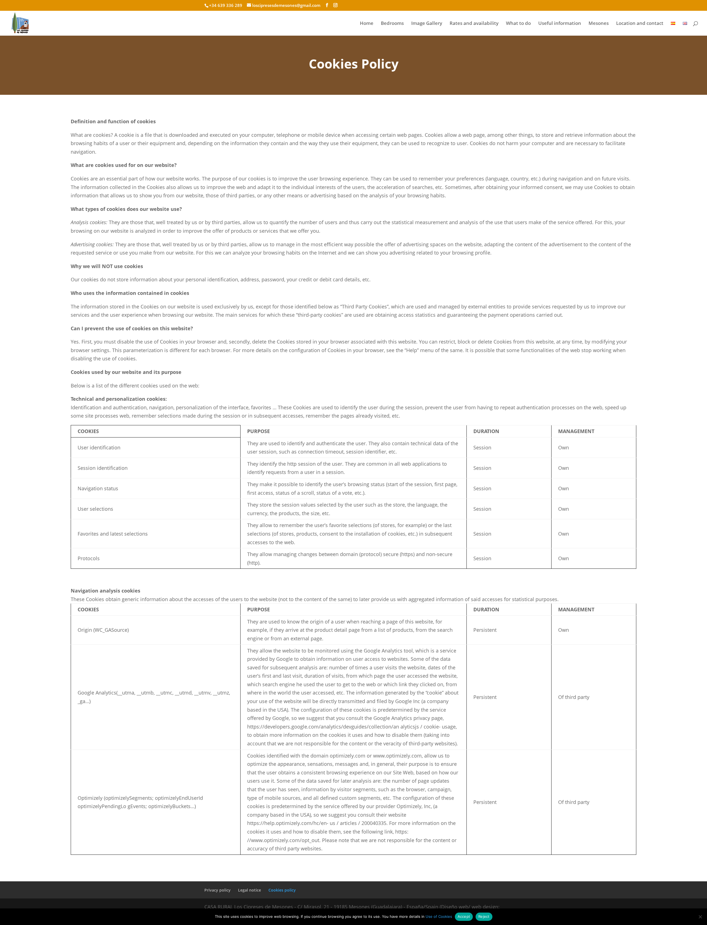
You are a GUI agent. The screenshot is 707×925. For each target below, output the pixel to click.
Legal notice (249, 890)
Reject (484, 916)
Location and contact (639, 23)
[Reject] (700, 916)
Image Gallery (426, 23)
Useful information (559, 23)
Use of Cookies (439, 916)
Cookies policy (282, 890)
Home (366, 23)
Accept (464, 916)
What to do (518, 23)
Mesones (599, 23)
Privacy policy (217, 890)
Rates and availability (474, 23)
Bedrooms (392, 23)
